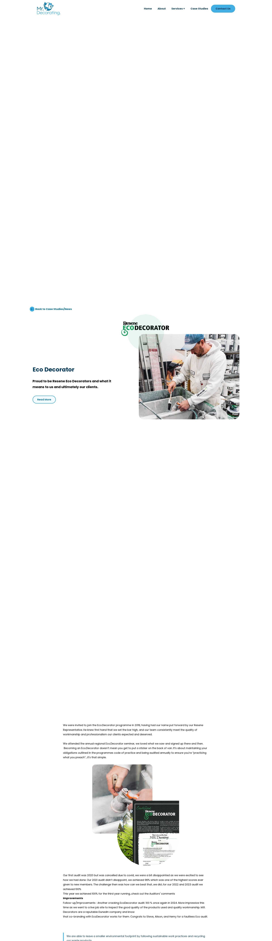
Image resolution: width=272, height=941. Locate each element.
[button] (178, 8)
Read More (44, 399)
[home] (48, 8)
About (162, 8)
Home (148, 8)
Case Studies (199, 8)
